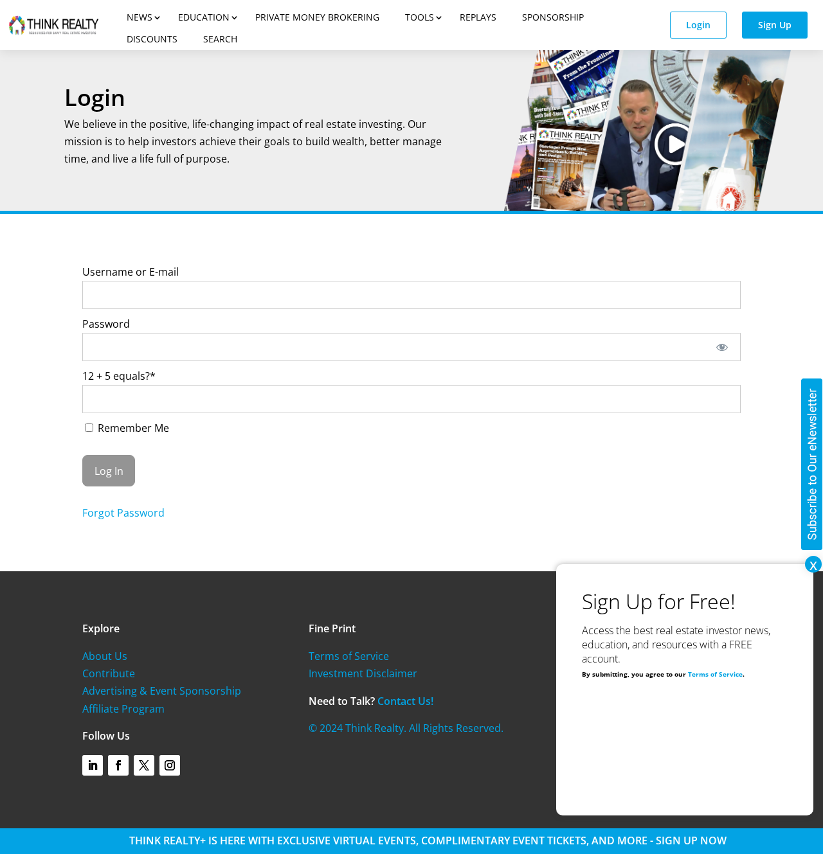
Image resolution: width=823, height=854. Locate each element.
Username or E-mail (130, 272)
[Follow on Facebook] (118, 765)
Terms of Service (349, 656)
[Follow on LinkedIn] (92, 765)
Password (106, 324)
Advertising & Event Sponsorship (161, 691)
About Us (104, 656)
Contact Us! (405, 701)
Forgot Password (123, 513)
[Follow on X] (144, 765)
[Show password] (722, 347)
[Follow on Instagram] (169, 765)
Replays (478, 17)
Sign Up (774, 25)
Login (698, 25)
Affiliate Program (123, 709)
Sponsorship (553, 17)
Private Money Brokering (317, 17)
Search (220, 39)
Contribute (108, 673)
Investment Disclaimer (363, 673)
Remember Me (132, 428)
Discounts (152, 39)
